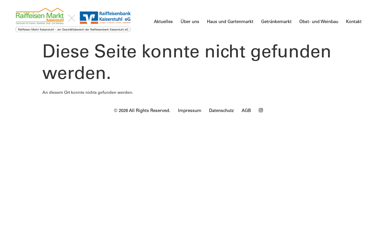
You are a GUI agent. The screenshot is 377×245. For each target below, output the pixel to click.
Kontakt (354, 22)
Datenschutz (221, 111)
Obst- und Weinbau (318, 22)
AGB (246, 111)
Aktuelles (163, 22)
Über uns (190, 22)
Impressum (189, 111)
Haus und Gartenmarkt (230, 22)
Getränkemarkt (276, 22)
